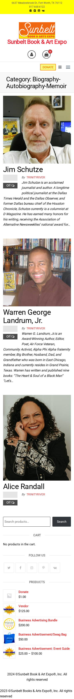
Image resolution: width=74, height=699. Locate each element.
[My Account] (32, 54)
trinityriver (36, 177)
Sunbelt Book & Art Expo (37, 41)
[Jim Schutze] (37, 129)
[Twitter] (9, 568)
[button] (68, 67)
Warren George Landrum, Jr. (27, 316)
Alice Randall (23, 486)
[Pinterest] (43, 568)
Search (61, 522)
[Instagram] (32, 568)
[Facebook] (20, 568)
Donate (48, 67)
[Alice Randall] (37, 437)
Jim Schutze (23, 169)
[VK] (55, 568)
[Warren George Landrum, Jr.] (37, 272)
